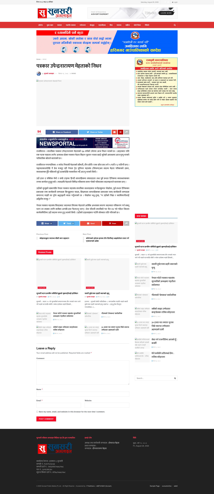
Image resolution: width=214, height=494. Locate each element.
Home (38, 59)
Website (88, 400)
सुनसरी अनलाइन (49, 73)
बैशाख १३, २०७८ (63, 73)
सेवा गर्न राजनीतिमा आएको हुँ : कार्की (164, 341)
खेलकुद (92, 25)
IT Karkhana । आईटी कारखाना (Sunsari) (98, 486)
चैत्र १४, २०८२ (58, 319)
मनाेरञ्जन (83, 25)
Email (39, 400)
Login (175, 2)
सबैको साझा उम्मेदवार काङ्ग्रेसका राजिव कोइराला (65, 329)
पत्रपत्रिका (102, 25)
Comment (40, 358)
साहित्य (127, 25)
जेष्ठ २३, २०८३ (101, 297)
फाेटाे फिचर (137, 25)
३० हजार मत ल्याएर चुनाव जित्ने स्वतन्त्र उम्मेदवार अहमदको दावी (115, 329)
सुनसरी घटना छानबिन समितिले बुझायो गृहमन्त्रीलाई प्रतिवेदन (57, 293)
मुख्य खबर (50, 25)
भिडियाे (147, 25)
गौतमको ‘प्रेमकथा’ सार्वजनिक (111, 313)
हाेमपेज (41, 25)
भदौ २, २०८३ (52, 297)
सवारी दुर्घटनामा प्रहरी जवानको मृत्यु (97, 293)
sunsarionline (166, 486)
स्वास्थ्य (119, 25)
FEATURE (41, 288)
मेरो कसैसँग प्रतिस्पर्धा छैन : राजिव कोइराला (163, 355)
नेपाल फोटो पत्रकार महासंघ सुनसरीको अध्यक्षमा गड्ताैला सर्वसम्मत (67, 315)
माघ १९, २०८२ (58, 333)
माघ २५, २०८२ (106, 317)
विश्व (111, 25)
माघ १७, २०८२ (156, 361)
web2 (176, 486)
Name (39, 389)
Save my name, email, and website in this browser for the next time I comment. (72, 411)
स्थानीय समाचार (71, 25)
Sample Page (155, 486)
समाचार (59, 25)
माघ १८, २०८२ (106, 333)
